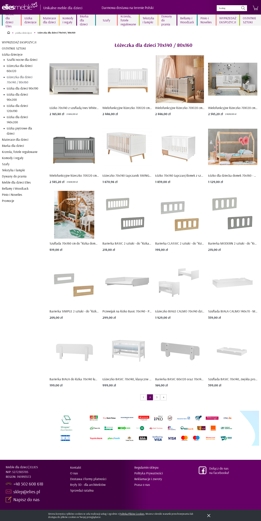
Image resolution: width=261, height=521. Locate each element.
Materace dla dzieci (15, 139)
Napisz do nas (27, 499)
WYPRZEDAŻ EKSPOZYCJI (19, 42)
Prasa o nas (142, 484)
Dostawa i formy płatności (88, 479)
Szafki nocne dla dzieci (22, 60)
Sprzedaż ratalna (82, 490)
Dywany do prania (14, 176)
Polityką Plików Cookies (131, 513)
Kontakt (75, 467)
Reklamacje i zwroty (148, 479)
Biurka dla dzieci (13, 146)
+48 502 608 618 (28, 483)
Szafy (6, 164)
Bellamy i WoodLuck (15, 188)
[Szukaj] (243, 8)
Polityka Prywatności (148, 473)
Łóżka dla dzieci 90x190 (22, 88)
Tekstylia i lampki (13, 170)
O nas (74, 473)
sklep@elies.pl (26, 491)
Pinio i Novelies (12, 195)
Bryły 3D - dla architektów (88, 484)
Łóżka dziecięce (12, 54)
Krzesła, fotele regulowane (19, 152)
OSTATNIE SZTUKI (14, 48)
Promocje (8, 201)
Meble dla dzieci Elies (16, 182)
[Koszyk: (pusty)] (255, 8)
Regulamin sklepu (146, 467)
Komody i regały (13, 158)
